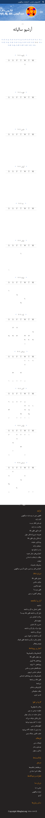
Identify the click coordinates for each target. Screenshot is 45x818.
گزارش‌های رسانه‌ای (35, 687)
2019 (3, 43)
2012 (32, 43)
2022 (26, 46)
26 (17, 336)
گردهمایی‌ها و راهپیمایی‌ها (34, 653)
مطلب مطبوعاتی (36, 691)
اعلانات (39, 561)
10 (9, 270)
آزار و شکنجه (35, 601)
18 (29, 410)
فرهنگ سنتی (37, 743)
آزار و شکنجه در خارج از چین (32, 636)
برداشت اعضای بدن (35, 617)
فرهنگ (38, 738)
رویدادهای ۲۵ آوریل (35, 661)
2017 (11, 43)
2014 (24, 43)
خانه (23, 24)
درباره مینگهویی (36, 792)
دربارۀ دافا (37, 574)
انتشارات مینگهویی (23, 2)
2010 (40, 43)
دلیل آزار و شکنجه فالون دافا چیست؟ (30, 613)
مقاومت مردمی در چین (34, 711)
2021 (30, 46)
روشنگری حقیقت (36, 542)
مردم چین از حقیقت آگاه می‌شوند (31, 730)
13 (13, 328)
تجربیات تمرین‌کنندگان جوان (33, 535)
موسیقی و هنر (37, 747)
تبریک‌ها (38, 684)
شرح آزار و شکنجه (36, 632)
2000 (40, 40)
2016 (15, 43)
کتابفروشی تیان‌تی (35, 2)
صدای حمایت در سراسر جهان (32, 715)
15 (17, 295)
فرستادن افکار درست (35, 523)
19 (25, 410)
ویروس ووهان (37, 644)
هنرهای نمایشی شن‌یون (34, 672)
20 (25, 299)
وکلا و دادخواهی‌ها (36, 707)
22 (21, 373)
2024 (17, 46)
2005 (20, 40)
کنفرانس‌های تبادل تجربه (34, 554)
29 (25, 65)
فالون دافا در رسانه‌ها (35, 680)
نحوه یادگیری (37, 586)
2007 (11, 40)
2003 (28, 40)
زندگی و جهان (37, 751)
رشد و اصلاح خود (36, 550)
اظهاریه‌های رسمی (36, 726)
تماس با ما (38, 788)
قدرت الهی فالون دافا (35, 531)
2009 (3, 40)
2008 (7, 40)
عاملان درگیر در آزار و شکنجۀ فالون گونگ (29, 640)
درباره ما (37, 783)
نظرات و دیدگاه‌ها (34, 776)
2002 (32, 40)
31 (25, 340)
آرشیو (39, 796)
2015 (20, 43)
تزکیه (39, 511)
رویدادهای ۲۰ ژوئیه (35, 665)
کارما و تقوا (36, 702)
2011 (36, 43)
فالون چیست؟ (37, 590)
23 (29, 336)
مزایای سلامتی (37, 582)
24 (25, 336)
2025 (13, 46)
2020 (34, 46)
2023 (22, 46)
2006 (15, 40)
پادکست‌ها (37, 758)
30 (29, 340)
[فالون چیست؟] (31, 13)
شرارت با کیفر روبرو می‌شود (33, 722)
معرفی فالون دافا (36, 578)
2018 (7, 43)
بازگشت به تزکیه (36, 527)
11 (29, 406)
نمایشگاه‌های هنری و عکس (33, 668)
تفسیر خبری (37, 695)
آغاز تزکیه (38, 519)
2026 (9, 46)
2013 (28, 43)
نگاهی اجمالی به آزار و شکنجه (32, 609)
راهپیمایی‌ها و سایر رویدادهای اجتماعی (30, 676)
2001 (36, 40)
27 (13, 336)
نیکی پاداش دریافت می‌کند (33, 718)
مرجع (39, 763)
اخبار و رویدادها (35, 648)
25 (29, 414)
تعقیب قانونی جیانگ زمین (33, 734)
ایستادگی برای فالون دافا (34, 538)
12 (17, 328)
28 (21, 303)
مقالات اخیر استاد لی (35, 771)
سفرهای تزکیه (37, 546)
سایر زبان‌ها (36, 803)
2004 (24, 40)
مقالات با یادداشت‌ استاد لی (33, 557)
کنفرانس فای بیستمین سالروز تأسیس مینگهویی (27, 569)
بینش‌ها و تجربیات (35, 565)
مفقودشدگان (37, 621)
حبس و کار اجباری (35, 625)
